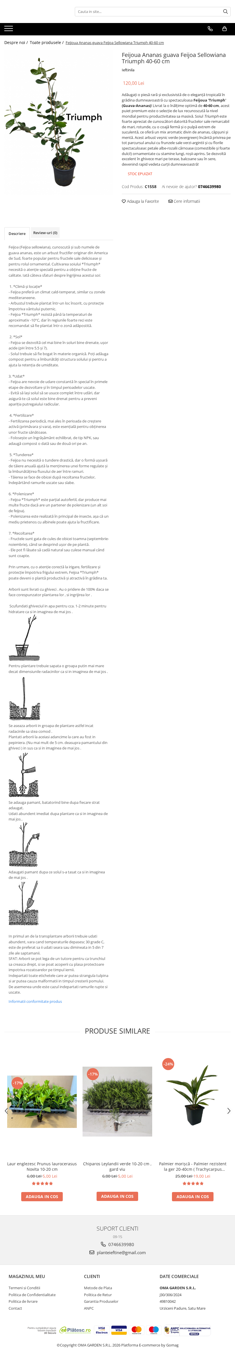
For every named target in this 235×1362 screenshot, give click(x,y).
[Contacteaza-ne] (210, 29)
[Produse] (9, 30)
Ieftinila (128, 69)
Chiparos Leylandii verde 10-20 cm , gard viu (117, 1166)
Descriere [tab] (17, 233)
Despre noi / (16, 42)
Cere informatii (186, 201)
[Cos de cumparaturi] (224, 29)
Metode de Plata (98, 1287)
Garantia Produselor (101, 1301)
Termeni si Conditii (24, 1287)
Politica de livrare (23, 1301)
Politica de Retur (98, 1294)
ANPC (89, 1308)
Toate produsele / (47, 42)
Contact (15, 1308)
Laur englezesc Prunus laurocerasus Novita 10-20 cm (42, 1166)
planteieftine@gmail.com (121, 1252)
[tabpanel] (58, 122)
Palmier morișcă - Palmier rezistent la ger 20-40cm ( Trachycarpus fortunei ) (192, 1166)
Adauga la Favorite (142, 201)
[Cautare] (225, 11)
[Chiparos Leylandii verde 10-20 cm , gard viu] (117, 1102)
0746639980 (120, 1244)
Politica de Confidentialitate (32, 1294)
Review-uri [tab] (45, 232)
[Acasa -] (33, 11)
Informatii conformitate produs (35, 1001)
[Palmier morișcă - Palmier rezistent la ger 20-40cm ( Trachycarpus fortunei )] (193, 1102)
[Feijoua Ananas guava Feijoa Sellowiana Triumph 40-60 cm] (58, 122)
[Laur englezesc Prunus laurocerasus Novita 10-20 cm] (42, 1102)
